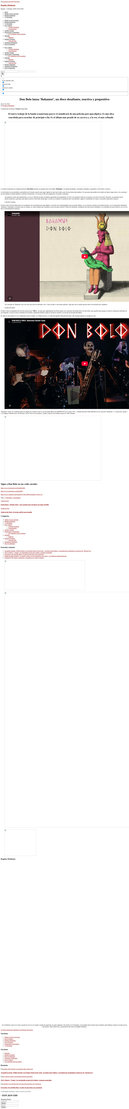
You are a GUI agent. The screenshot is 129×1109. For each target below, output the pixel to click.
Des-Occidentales (10, 543)
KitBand (10, 537)
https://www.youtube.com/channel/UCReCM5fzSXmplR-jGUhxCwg (21, 494)
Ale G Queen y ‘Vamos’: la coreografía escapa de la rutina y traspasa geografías (28, 552)
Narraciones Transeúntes (12, 531)
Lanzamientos (12, 528)
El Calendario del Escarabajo (17, 533)
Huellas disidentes (10, 521)
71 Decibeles (8, 498)
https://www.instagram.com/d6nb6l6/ (12, 491)
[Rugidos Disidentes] (10, 1)
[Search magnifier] (2, 73)
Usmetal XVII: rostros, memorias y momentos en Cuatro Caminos (24, 558)
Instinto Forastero (10, 538)
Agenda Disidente (13, 526)
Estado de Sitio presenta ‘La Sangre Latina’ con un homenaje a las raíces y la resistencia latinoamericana (35, 556)
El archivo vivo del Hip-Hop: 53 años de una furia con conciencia (24, 554)
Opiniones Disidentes (11, 542)
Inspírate (7, 535)
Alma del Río (12, 540)
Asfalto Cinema (9, 530)
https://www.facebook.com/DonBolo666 (13, 488)
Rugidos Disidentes (8, 5)
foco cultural (8, 525)
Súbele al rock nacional (11, 520)
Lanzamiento (17, 498)
